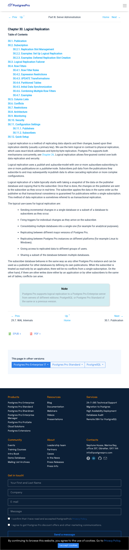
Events (11, 445)
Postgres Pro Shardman (21, 411)
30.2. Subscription (18, 45)
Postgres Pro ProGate (20, 422)
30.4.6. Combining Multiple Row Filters (34, 91)
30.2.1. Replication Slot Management (33, 49)
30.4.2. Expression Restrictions (30, 74)
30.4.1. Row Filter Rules (26, 70)
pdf (36, 334)
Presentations (55, 419)
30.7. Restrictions (17, 107)
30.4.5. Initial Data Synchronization (32, 86)
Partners (52, 450)
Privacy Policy (79, 519)
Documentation (55, 407)
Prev (14, 17)
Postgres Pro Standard (66, 364)
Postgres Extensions (19, 431)
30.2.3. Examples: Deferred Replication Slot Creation (42, 57)
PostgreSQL (94, 364)
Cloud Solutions (16, 427)
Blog (49, 403)
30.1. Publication (17, 41)
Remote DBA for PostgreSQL (102, 419)
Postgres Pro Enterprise (21, 403)
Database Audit (95, 415)
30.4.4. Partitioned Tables (27, 82)
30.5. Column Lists (18, 99)
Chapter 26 (48, 154)
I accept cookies (68, 545)
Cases (50, 454)
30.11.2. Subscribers (24, 132)
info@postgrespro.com (99, 453)
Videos (50, 415)
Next (114, 17)
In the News (53, 458)
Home (106, 17)
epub (16, 334)
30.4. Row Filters (17, 66)
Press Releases (55, 462)
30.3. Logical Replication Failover (26, 61)
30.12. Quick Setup (18, 136)
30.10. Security (16, 120)
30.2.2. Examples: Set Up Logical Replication (37, 53)
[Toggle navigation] (125, 6)
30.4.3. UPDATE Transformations (31, 78)
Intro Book (13, 454)
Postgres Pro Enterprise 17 (30, 364)
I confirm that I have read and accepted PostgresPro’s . (49, 519)
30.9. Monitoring (17, 115)
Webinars (52, 411)
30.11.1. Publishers (23, 128)
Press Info (52, 466)
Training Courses (17, 450)
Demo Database (16, 458)
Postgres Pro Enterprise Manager (21, 416)
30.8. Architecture (17, 111)
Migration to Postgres (98, 407)
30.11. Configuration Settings (24, 124)
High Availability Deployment (101, 411)
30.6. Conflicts (16, 103)
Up (21, 17)
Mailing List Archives (19, 462)
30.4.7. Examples (22, 95)
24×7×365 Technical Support (102, 403)
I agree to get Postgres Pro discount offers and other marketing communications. (57, 525)
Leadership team (56, 445)
